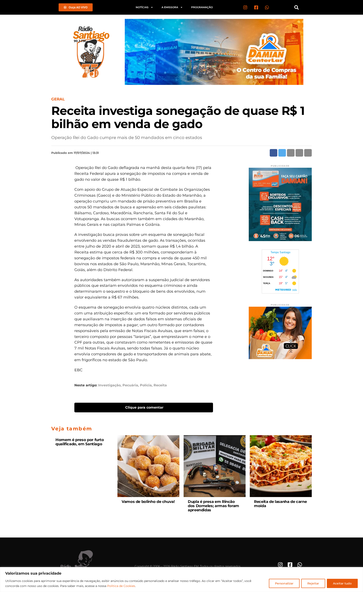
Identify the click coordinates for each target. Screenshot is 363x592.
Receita (160, 385)
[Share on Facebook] (273, 153)
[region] (181, 579)
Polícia (146, 385)
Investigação (109, 385)
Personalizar (284, 583)
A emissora (170, 7)
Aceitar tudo (342, 583)
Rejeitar (313, 583)
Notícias (142, 7)
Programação (202, 7)
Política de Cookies (121, 586)
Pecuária (130, 385)
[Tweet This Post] (282, 153)
